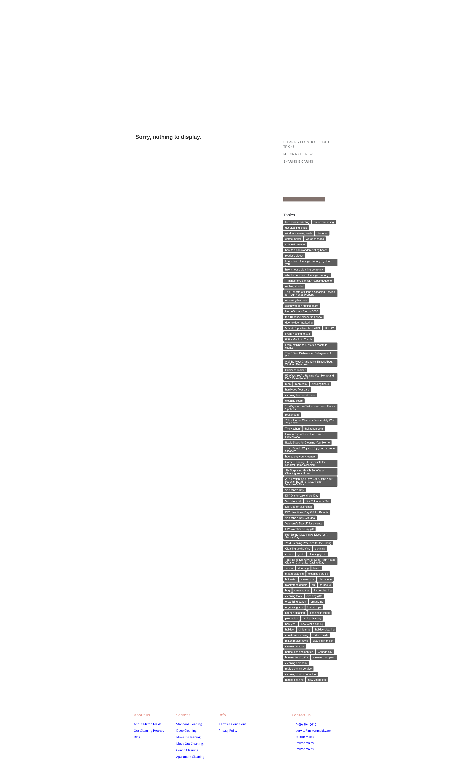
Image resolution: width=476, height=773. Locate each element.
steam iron (307, 579)
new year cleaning (312, 623)
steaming (303, 568)
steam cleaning (294, 573)
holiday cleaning (325, 629)
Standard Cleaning (189, 724)
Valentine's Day (294, 490)
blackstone (325, 579)
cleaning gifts (314, 596)
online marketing (324, 222)
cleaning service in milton (300, 674)
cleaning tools (293, 596)
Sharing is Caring (298, 161)
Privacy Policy (228, 731)
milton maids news (296, 640)
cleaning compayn (324, 657)
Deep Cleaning (186, 731)
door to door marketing (299, 322)
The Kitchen (292, 428)
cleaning (320, 548)
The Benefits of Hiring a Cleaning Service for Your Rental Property (310, 293)
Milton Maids (304, 737)
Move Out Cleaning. (190, 744)
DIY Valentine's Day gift (299, 529)
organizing (317, 601)
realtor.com (292, 414)
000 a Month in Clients (298, 339)
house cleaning (294, 679)
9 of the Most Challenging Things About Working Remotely (308, 363)
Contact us (301, 714)
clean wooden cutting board (301, 305)
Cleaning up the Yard (297, 548)
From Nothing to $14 (297, 333)
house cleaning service (299, 651)
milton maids (320, 635)
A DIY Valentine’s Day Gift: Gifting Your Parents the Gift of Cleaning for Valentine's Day (308, 481)
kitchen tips (314, 607)
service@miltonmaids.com (313, 731)
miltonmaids (305, 743)
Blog (137, 737)
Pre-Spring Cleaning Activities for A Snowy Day (306, 536)
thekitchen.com (313, 428)
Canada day (325, 651)
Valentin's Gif (293, 501)
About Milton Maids (147, 724)
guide (301, 554)
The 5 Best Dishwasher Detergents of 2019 (308, 355)
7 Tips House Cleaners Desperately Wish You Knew (310, 422)
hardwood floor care (297, 389)
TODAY (329, 328)
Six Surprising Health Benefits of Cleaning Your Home (304, 472)
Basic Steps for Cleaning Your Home (307, 442)
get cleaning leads (296, 227)
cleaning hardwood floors (300, 395)
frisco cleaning (323, 590)
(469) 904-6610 (305, 724)
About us (142, 714)
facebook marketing (297, 222)
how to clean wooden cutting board (306, 250)
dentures (322, 233)
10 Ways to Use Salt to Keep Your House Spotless (310, 408)
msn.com (301, 383)
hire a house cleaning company (304, 269)
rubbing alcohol (294, 286)
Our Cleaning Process (149, 731)
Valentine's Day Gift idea (300, 517)
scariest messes (295, 244)
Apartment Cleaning (190, 757)
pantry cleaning (312, 618)
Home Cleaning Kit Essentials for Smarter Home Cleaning (305, 463)
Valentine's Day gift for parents (303, 523)
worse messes (315, 238)
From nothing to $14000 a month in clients (306, 346)
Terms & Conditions (232, 724)
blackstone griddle (296, 584)
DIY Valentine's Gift (317, 501)
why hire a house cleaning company (307, 275)
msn (288, 383)
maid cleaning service (298, 668)
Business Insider (295, 370)
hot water (290, 579)
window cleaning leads (298, 233)
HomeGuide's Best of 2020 (301, 311)
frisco (316, 568)
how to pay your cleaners (300, 456)
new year (290, 623)
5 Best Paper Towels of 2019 (302, 328)
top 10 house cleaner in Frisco (303, 317)
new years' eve (317, 679)
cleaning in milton (323, 640)
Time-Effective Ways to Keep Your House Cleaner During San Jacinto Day (310, 561)
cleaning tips (301, 590)
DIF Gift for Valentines (298, 506)
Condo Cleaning (187, 750)
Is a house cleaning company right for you (308, 262)
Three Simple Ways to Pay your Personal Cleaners (310, 449)
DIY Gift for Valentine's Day (301, 495)
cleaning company (296, 663)
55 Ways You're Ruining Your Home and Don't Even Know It (309, 377)
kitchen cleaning (295, 612)
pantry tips (291, 618)
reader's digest (294, 255)
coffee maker (293, 238)
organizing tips (294, 607)
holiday (289, 629)
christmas (304, 629)
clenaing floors (320, 383)
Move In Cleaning (188, 737)
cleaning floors (294, 400)
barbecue (325, 584)
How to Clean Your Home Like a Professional (304, 435)
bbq (287, 590)
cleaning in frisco (319, 612)
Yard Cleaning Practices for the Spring (308, 543)
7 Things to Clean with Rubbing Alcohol (308, 280)
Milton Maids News (298, 154)
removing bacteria (296, 300)
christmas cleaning (296, 635)
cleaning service (318, 573)
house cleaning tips (296, 657)
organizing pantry (295, 601)
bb (313, 584)
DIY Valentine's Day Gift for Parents (307, 512)
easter (289, 554)
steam (289, 568)
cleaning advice (294, 646)
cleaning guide (317, 554)
